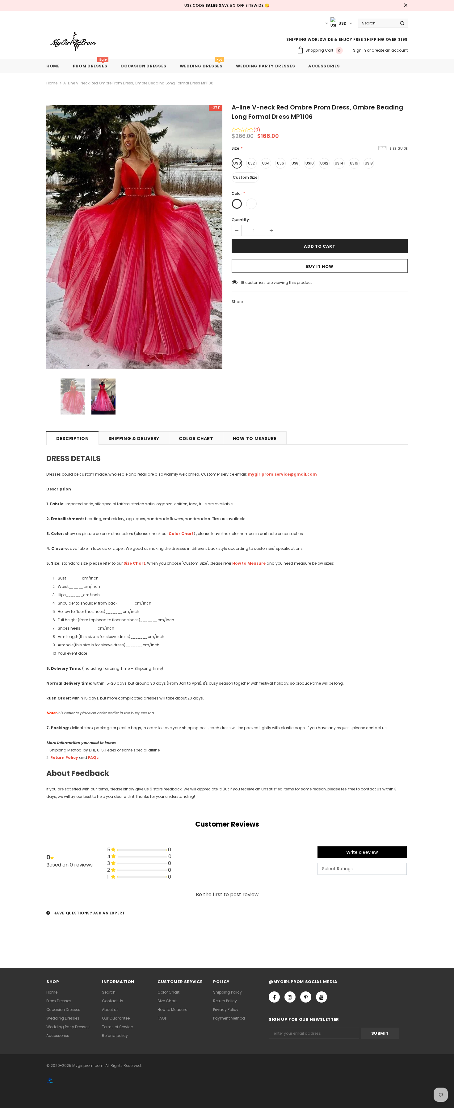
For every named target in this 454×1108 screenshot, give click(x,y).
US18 (369, 163)
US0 (237, 163)
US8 (295, 163)
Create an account (390, 50)
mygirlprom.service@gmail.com (282, 474)
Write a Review (362, 852)
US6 (280, 163)
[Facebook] (274, 997)
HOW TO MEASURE (255, 438)
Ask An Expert (109, 913)
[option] (134, 237)
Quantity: (241, 219)
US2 (251, 163)
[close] (405, 5)
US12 (324, 163)
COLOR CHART (196, 438)
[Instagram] (290, 997)
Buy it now (320, 266)
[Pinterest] (305, 997)
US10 (309, 163)
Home (51, 83)
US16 (354, 163)
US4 (266, 163)
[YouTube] (321, 997)
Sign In (360, 50)
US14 (339, 163)
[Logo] (78, 42)
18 (242, 282)
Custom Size (245, 177)
